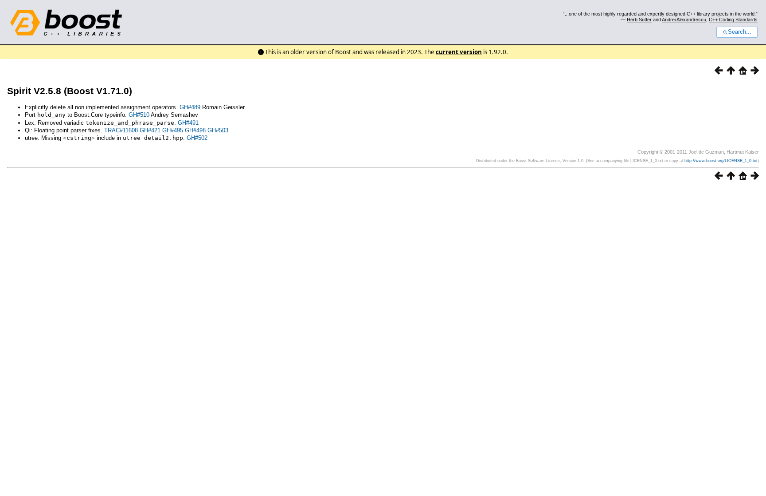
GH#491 (188, 122)
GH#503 (217, 130)
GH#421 (150, 130)
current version (459, 52)
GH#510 (139, 114)
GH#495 (172, 130)
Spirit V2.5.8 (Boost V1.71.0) (69, 91)
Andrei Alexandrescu (684, 19)
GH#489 (190, 107)
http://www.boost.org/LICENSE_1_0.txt (721, 161)
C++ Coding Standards (733, 19)
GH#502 (197, 138)
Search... (739, 32)
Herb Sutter (639, 19)
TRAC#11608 (121, 130)
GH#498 (195, 130)
